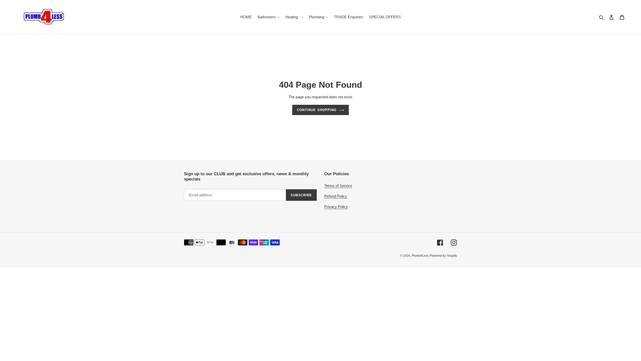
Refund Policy (335, 196)
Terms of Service (338, 186)
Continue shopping (317, 110)
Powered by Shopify (443, 255)
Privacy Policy (336, 207)
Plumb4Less (420, 255)
